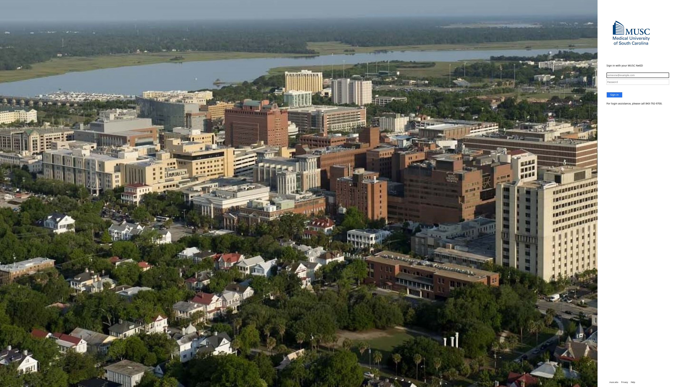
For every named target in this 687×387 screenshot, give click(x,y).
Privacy (624, 382)
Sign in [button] (614, 94)
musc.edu (613, 382)
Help (633, 382)
